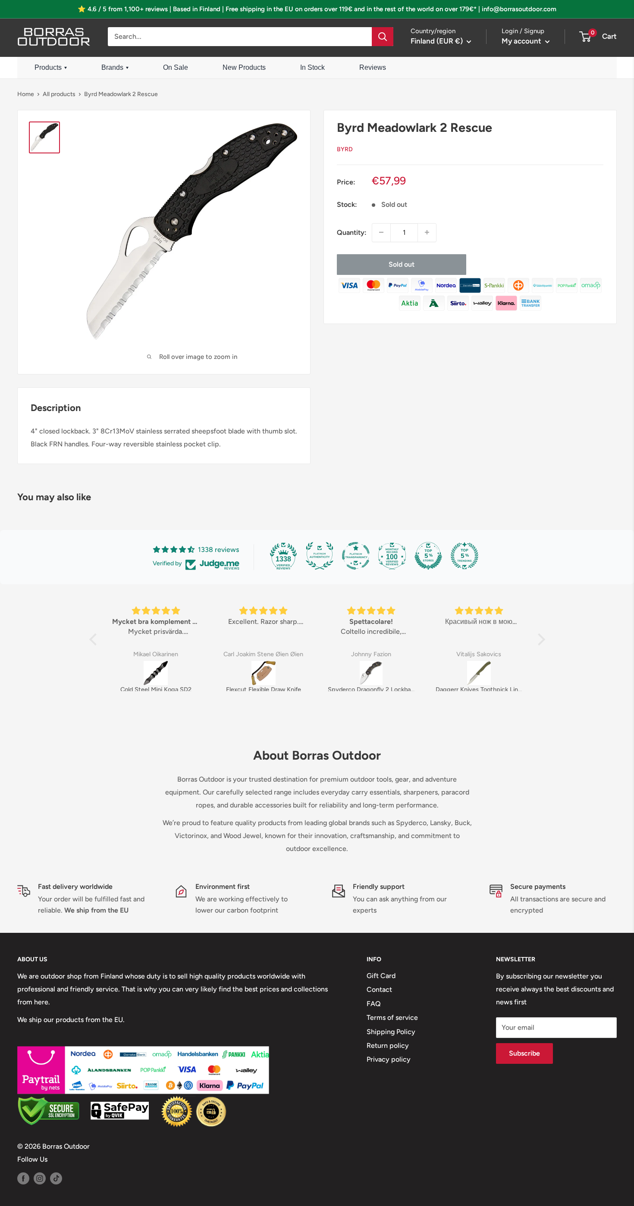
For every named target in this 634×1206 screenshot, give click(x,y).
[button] (95, 639)
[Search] (382, 36)
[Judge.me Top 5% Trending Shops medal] (464, 556)
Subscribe (524, 1053)
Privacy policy (389, 1059)
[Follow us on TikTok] (56, 1178)
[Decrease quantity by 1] (381, 232)
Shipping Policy (391, 1032)
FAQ (374, 1004)
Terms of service (392, 1017)
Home (25, 94)
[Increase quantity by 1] (427, 232)
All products (59, 94)
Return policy (388, 1045)
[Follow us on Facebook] (23, 1178)
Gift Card (381, 976)
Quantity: (352, 232)
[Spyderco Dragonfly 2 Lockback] (371, 673)
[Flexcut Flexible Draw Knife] (263, 673)
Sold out (401, 264)
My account (522, 41)
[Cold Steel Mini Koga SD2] (155, 673)
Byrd (345, 149)
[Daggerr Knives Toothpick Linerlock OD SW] (479, 673)
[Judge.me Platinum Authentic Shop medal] (319, 556)
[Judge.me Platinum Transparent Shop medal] (356, 556)
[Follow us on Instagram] (40, 1178)
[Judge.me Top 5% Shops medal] (428, 556)
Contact (379, 989)
